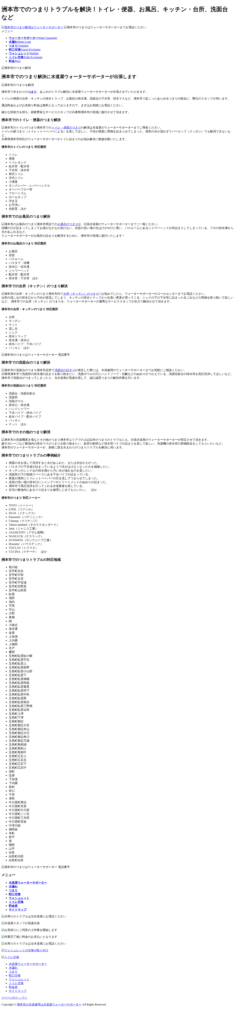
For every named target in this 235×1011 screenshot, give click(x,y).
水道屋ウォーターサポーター (28, 963)
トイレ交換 (16, 983)
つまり (32, 91)
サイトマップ (17, 990)
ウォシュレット (19, 979)
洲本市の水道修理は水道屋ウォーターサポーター (49, 1004)
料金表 (13, 987)
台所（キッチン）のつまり (80, 293)
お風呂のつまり (67, 224)
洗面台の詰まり (64, 370)
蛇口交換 (15, 975)
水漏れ (13, 967)
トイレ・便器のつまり (66, 127)
